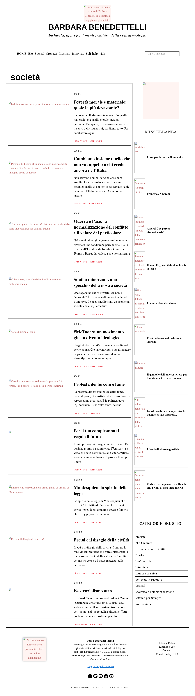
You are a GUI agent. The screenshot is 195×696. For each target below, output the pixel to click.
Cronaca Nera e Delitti (150, 549)
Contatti (167, 650)
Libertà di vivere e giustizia (163, 449)
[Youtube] (101, 676)
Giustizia (64, 53)
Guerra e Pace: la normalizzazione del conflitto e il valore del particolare (101, 227)
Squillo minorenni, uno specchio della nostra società (100, 282)
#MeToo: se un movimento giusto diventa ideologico (99, 334)
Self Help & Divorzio (148, 579)
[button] (176, 53)
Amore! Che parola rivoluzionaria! (158, 230)
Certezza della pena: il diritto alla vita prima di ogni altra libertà (166, 485)
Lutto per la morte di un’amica (165, 157)
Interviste (78, 53)
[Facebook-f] (90, 676)
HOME (21, 53)
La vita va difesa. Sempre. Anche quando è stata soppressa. (166, 412)
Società (39, 53)
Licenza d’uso (167, 646)
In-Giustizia (143, 561)
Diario (77, 422)
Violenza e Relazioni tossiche (154, 592)
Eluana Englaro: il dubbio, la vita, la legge (167, 266)
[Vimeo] (111, 676)
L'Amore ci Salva (146, 573)
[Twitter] (95, 676)
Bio (30, 53)
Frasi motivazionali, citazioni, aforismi (164, 339)
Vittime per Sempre (148, 598)
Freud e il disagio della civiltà (101, 539)
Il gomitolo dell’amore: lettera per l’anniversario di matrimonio (167, 376)
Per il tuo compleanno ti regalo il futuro (96, 433)
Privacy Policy (167, 643)
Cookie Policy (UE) (167, 654)
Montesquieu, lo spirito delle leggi (100, 490)
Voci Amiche (143, 604)
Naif (102, 53)
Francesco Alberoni (158, 194)
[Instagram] (106, 676)
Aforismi (78, 479)
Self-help (92, 53)
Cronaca (51, 53)
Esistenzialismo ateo (93, 590)
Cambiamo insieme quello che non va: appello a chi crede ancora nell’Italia (102, 164)
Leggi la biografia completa (100, 666)
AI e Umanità (143, 543)
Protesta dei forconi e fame (99, 384)
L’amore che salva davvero (162, 303)
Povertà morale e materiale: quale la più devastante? (100, 104)
